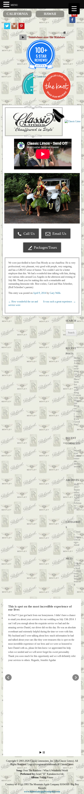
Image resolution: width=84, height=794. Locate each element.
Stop (44, 752)
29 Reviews (27, 92)
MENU (14, 5)
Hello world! (77, 359)
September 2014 (77, 492)
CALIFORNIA (17, 14)
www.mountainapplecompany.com (42, 791)
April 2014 (77, 499)
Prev (8, 677)
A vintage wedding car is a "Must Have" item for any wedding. (77, 378)
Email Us (58, 233)
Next (75, 677)
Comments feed (77, 573)
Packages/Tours (45, 247)
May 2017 (77, 486)
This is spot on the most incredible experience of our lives (40, 608)
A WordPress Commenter (77, 453)
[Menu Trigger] (74, 8)
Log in (77, 562)
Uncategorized (77, 542)
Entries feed (77, 567)
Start (41, 752)
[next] (74, 198)
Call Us (28, 233)
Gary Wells (55, 293)
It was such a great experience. (59, 301)
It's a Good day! (77, 421)
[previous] (9, 198)
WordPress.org (77, 581)
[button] (7, 4)
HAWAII (50, 14)
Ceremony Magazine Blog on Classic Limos (77, 406)
